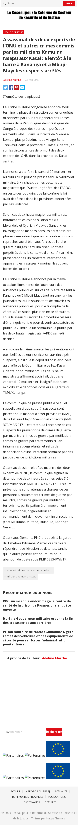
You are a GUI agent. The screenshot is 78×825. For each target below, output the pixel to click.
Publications (57, 796)
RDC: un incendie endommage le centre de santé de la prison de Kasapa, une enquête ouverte (37, 605)
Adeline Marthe (12, 80)
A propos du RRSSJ (37, 791)
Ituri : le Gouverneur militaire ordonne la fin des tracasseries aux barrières (38, 620)
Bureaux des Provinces (27, 796)
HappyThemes (55, 818)
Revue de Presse (13, 32)
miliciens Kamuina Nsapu (22, 576)
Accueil (15, 791)
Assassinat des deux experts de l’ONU (29, 570)
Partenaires (32, 802)
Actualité (61, 791)
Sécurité (50, 802)
